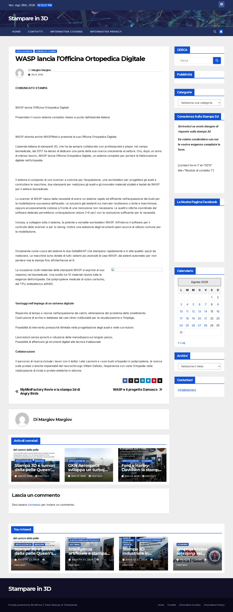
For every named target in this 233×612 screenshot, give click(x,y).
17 (181, 318)
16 (217, 311)
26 (193, 325)
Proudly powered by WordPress (26, 604)
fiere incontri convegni (149, 540)
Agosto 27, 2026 (29, 559)
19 (193, 318)
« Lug (181, 342)
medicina (39, 461)
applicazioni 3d (24, 51)
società (127, 544)
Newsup (56, 604)
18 (187, 318)
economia (147, 461)
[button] (215, 31)
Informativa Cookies (66, 31)
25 (187, 325)
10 (181, 311)
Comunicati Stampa (46, 51)
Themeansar (70, 604)
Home (16, 31)
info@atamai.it (187, 390)
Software (75, 544)
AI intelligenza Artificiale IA (84, 540)
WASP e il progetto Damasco (135, 390)
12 (193, 311)
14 (205, 311)
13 (199, 311)
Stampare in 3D (28, 18)
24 (181, 325)
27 (199, 325)
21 (205, 318)
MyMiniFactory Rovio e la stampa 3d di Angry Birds (50, 391)
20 (199, 318)
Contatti (35, 31)
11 (187, 311)
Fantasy (43, 476)
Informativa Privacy (106, 31)
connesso (34, 504)
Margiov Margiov (41, 70)
